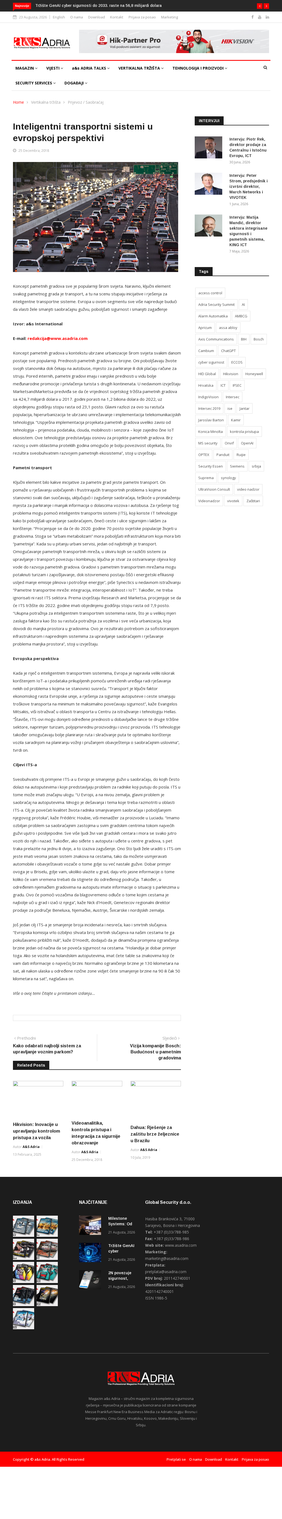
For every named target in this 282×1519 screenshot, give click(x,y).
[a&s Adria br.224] (23, 1235)
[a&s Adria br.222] (23, 1258)
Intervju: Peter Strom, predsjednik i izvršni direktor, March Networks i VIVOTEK (248, 186)
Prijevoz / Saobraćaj (86, 102)
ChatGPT (228, 350)
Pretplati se (176, 1459)
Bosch (259, 339)
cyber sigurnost (211, 362)
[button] (259, 6)
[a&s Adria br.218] (23, 1304)
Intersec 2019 (209, 408)
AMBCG (241, 316)
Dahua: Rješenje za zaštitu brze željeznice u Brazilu (155, 1134)
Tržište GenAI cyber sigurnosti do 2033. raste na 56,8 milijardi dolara (98, 5)
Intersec (232, 396)
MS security (208, 443)
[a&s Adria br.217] (47, 1304)
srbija (256, 466)
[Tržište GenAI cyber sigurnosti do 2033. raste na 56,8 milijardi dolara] (91, 1253)
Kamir (236, 419)
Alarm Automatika (213, 316)
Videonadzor (209, 500)
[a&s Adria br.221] (47, 1258)
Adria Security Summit (216, 304)
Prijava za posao (142, 17)
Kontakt (116, 17)
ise (229, 408)
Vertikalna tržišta (46, 102)
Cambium (206, 350)
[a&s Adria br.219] (47, 1281)
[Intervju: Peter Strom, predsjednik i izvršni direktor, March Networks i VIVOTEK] (210, 185)
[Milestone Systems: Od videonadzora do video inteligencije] (91, 1226)
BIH (243, 339)
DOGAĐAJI (74, 83)
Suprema (206, 477)
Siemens (237, 466)
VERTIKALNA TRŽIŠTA (139, 68)
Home (18, 102)
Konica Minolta (210, 431)
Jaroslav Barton (211, 419)
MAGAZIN (25, 68)
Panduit (222, 454)
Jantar (245, 408)
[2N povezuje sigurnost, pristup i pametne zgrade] (91, 1280)
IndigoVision (208, 396)
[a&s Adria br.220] (23, 1281)
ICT (223, 385)
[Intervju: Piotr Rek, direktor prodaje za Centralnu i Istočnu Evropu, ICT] (210, 148)
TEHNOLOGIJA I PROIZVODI (198, 68)
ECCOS (237, 362)
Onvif (229, 443)
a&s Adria (31, 1146)
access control (210, 292)
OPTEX (203, 454)
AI (243, 304)
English (59, 17)
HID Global (207, 373)
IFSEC (237, 385)
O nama (76, 17)
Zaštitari (253, 500)
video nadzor (248, 489)
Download (96, 17)
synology (228, 477)
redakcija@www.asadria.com (58, 338)
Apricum (205, 327)
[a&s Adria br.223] (47, 1235)
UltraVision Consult (214, 489)
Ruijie (241, 454)
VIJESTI (53, 68)
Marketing (169, 17)
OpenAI (247, 443)
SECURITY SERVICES (34, 83)
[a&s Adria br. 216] (23, 1327)
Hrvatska (205, 385)
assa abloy (228, 327)
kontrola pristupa (244, 431)
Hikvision (230, 373)
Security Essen (210, 466)
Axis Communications (216, 339)
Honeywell (254, 373)
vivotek (233, 500)
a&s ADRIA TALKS (89, 68)
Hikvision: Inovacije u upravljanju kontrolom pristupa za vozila (36, 1131)
